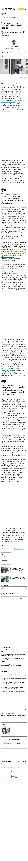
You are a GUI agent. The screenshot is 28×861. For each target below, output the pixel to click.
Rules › (25, 560)
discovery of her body (8, 257)
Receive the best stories (7, 713)
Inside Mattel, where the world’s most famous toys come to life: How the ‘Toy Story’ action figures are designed (14, 683)
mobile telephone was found (11, 101)
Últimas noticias (5, 647)
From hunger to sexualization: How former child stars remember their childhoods (13, 664)
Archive (3, 724)
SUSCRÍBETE (20, 9)
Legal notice (5, 771)
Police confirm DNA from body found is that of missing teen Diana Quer (18, 579)
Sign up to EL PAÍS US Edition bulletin (11, 554)
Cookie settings (16, 771)
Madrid (3, 17)
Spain (3, 14)
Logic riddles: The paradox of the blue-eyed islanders (14, 691)
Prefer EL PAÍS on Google (8, 55)
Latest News (13, 17)
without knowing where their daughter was (12, 438)
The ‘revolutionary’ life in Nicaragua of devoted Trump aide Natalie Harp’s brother (13, 688)
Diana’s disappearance (10, 369)
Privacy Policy (10, 771)
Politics (3, 588)
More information (4, 594)
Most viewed (4, 671)
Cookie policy (22, 771)
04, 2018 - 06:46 (18, 48)
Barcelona (8, 17)
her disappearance (11, 251)
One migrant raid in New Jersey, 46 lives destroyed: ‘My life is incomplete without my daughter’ (13, 660)
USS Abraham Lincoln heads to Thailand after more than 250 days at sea (13, 655)
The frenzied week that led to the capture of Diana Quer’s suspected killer (17, 570)
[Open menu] (2, 9)
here (21, 598)
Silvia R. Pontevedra (14, 572)
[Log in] (25, 9)
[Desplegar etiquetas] (26, 588)
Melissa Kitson (18, 549)
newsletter (4, 710)
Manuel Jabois (14, 46)
